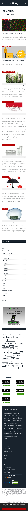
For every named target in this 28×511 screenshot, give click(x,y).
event (12, 349)
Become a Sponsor (8, 456)
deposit (21, 343)
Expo (17, 349)
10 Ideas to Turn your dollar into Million (11, 223)
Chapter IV (5, 288)
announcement (15, 334)
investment (6, 358)
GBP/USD (6, 273)
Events (3, 248)
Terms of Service (7, 467)
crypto (4, 343)
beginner (21, 337)
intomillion (17, 356)
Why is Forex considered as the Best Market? (12, 33)
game (11, 352)
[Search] (25, 3)
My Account (6, 446)
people (17, 358)
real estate (11, 363)
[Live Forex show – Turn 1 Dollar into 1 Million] (14, 3)
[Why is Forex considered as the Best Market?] (14, 25)
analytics (5, 334)
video (17, 368)
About (5, 455)
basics (16, 337)
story (12, 365)
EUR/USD (6, 270)
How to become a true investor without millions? (13, 85)
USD (4, 368)
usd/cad (7, 368)
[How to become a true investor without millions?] (14, 77)
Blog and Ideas (7, 450)
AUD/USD (6, 263)
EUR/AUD (6, 268)
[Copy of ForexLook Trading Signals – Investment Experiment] (14, 52)
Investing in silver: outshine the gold (10, 159)
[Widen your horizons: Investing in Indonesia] (14, 107)
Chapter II (5, 285)
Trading (4, 298)
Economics (5, 177)
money (12, 358)
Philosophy (4, 300)
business (21, 340)
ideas (4, 355)
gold (22, 352)
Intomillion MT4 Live (8, 451)
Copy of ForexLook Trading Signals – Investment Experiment (13, 61)
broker (15, 340)
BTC (5, 265)
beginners (5, 340)
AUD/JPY (4, 337)
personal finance (6, 361)
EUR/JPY (17, 346)
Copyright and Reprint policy (10, 471)
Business (5, 208)
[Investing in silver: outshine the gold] (14, 150)
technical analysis (18, 365)
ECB (3, 346)
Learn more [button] (7, 505)
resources (17, 363)
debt (17, 343)
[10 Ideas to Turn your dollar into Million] (14, 214)
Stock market (7, 258)
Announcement (6, 46)
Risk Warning (7, 472)
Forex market (7, 255)
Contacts (6, 458)
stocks (7, 365)
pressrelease (15, 361)
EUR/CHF (12, 346)
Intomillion (4, 280)
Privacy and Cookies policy (9, 469)
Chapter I (5, 283)
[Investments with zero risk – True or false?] (14, 182)
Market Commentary (7, 260)
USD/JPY (5, 278)
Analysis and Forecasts (8, 102)
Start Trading (6, 385)
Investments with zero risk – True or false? (12, 191)
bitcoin (10, 340)
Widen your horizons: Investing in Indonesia (12, 116)
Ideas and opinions (7, 19)
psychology (5, 363)
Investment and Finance (8, 71)
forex (5, 352)
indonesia (10, 355)
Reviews (4, 303)
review (21, 363)
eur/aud (7, 346)
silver (3, 365)
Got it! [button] (14, 508)
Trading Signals (7, 448)
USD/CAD (6, 275)
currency (10, 343)
